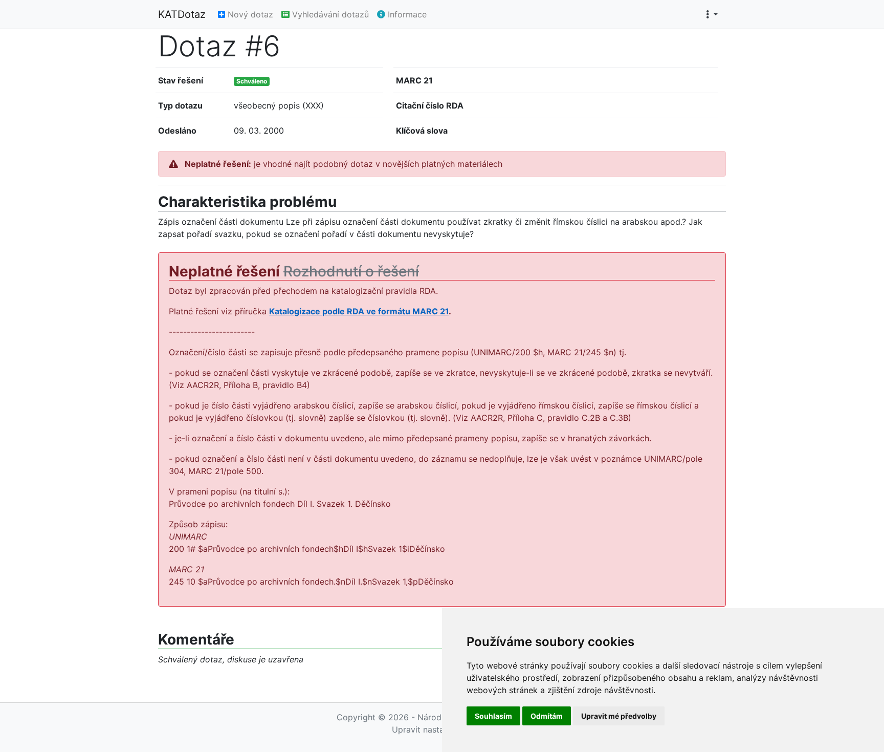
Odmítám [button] (547, 716)
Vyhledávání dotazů (329, 14)
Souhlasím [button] (493, 716)
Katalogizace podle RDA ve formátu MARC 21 (359, 311)
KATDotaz (182, 14)
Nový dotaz (249, 14)
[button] (712, 14)
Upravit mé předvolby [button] (618, 716)
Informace (406, 14)
